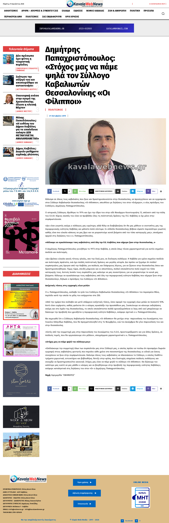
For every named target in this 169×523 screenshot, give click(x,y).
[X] (136, 520)
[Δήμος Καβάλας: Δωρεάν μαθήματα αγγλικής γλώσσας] (8, 152)
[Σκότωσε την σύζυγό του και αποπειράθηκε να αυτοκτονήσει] (8, 80)
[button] (163, 14)
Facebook (129, 521)
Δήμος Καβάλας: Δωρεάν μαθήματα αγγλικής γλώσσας (27, 151)
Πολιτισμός (55, 109)
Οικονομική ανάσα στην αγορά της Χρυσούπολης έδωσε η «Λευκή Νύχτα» (27, 101)
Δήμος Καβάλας (24, 142)
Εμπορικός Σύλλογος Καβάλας (27, 69)
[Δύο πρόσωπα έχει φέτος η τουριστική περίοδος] (8, 59)
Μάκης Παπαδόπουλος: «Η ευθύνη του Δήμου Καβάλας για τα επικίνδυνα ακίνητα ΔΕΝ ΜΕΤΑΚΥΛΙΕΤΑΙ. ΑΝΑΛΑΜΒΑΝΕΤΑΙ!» (27, 128)
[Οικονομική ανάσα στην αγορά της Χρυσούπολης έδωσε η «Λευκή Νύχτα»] (8, 99)
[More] (161, 191)
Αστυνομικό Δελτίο (26, 89)
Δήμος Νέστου (24, 111)
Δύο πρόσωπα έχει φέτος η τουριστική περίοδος (25, 60)
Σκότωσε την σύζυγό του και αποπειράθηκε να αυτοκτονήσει (27, 81)
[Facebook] (122, 520)
